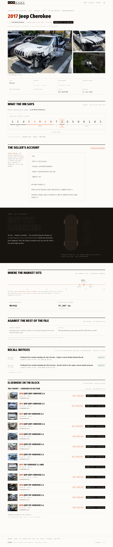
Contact (98, 2)
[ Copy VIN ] (56, 132)
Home (85, 2)
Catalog (91, 2)
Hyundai (16, 538)
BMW (34, 538)
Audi (37, 538)
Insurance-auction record (17, 10)
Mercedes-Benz (27, 538)
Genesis (42, 538)
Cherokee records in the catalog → (20, 514)
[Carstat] (16, 2)
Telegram (97, 542)
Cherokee (37, 10)
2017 (44, 10)
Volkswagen (49, 538)
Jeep (30, 10)
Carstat (10, 542)
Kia (20, 538)
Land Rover (57, 538)
